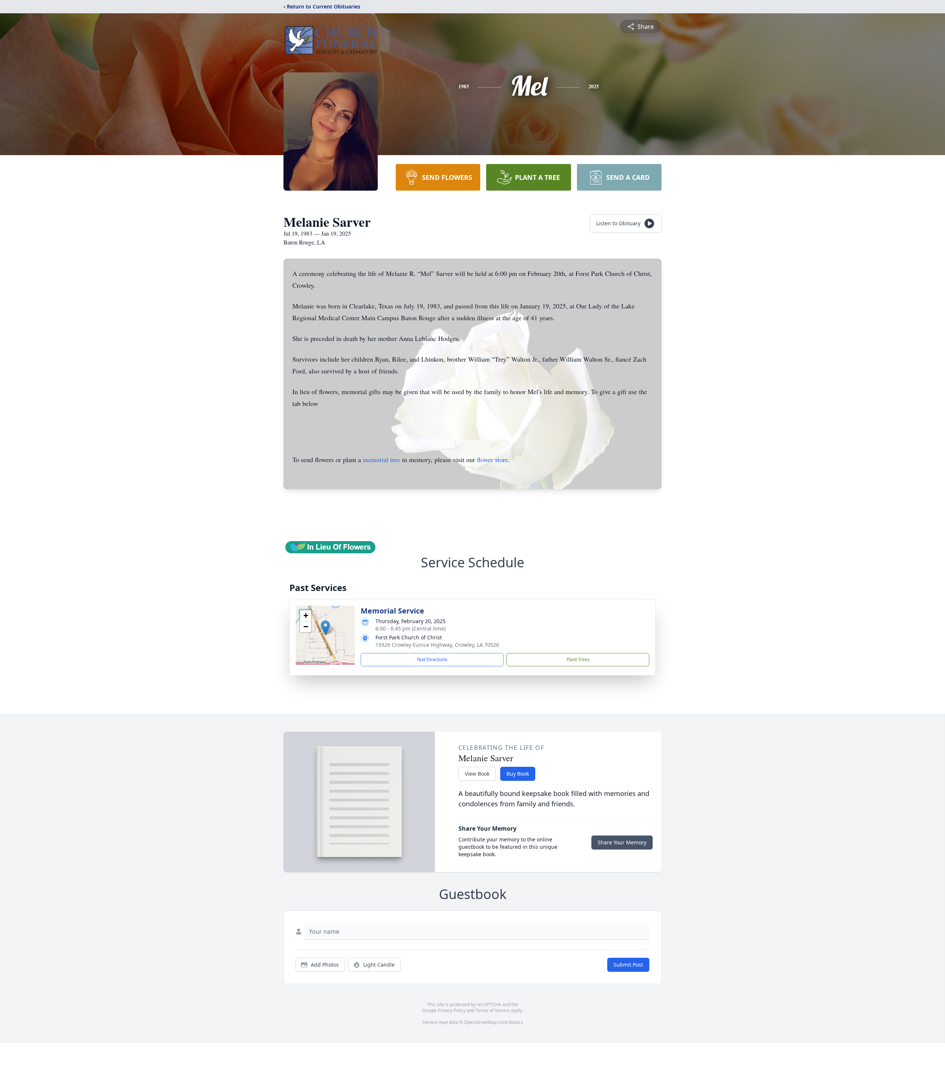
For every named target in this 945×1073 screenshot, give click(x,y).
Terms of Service (492, 1010)
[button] (325, 627)
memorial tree (381, 459)
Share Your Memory (622, 842)
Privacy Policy (451, 1010)
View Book (477, 773)
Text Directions (432, 659)
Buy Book (517, 773)
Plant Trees (578, 659)
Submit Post (628, 964)
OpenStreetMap (480, 1022)
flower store (492, 459)
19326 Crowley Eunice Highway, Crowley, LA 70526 (437, 644)
